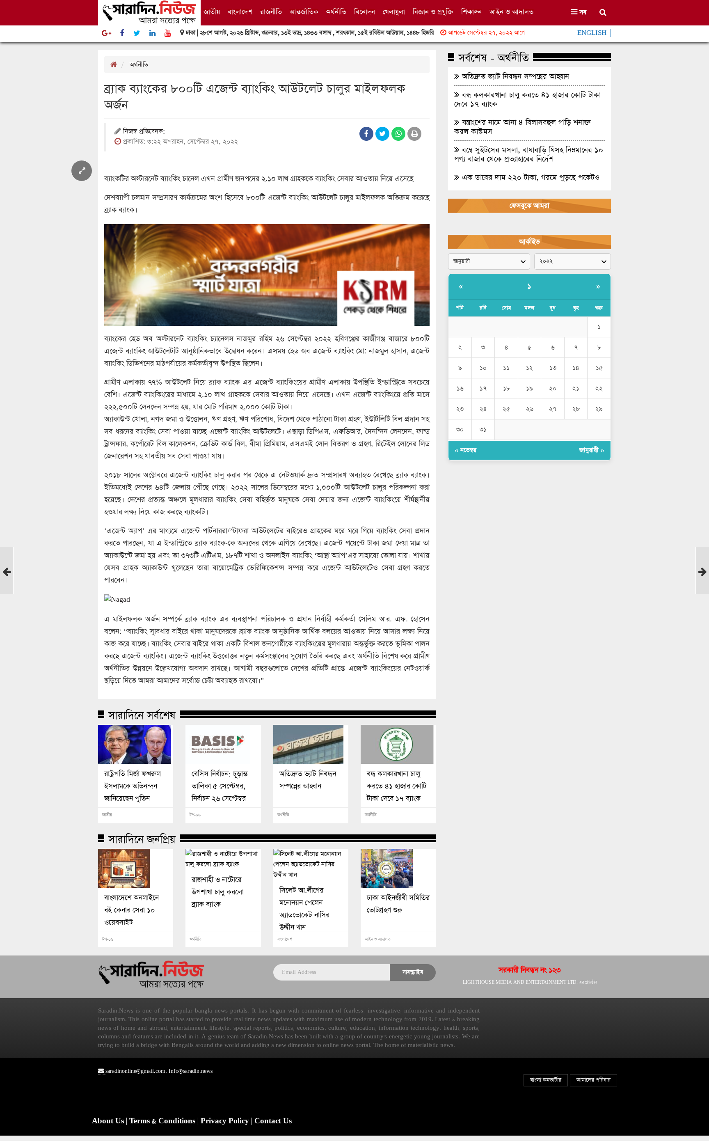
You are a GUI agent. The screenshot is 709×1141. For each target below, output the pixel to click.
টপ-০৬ (195, 815)
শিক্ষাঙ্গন (471, 12)
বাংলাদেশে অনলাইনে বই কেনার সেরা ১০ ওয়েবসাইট (131, 910)
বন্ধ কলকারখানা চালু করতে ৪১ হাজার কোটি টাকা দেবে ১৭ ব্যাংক (397, 786)
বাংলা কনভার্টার (545, 1080)
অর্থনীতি (336, 12)
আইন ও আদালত (511, 12)
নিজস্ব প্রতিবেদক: (144, 132)
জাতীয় (212, 12)
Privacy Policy (226, 1121)
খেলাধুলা (394, 12)
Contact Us (273, 1121)
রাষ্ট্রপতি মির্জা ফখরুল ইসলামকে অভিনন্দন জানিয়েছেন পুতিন (132, 786)
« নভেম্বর (465, 450)
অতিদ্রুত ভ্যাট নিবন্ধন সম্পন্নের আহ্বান (307, 780)
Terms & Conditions (163, 1121)
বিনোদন (364, 12)
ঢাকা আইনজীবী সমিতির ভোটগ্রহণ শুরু (398, 904)
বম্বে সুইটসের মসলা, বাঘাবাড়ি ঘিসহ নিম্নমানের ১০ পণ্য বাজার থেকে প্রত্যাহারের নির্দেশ (528, 154)
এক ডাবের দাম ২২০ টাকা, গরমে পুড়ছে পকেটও (529, 177)
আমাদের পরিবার (593, 1080)
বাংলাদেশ (240, 12)
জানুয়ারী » (591, 450)
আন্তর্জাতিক (304, 12)
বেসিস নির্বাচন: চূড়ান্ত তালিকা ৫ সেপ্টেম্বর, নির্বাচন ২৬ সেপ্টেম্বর (220, 786)
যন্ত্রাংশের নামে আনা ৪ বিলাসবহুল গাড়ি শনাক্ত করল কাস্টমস (522, 126)
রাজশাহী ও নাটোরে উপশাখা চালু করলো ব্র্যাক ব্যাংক (218, 892)
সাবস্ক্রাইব (413, 972)
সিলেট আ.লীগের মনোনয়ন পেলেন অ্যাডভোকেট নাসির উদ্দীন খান (304, 909)
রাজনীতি (271, 12)
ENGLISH (591, 33)
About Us (109, 1121)
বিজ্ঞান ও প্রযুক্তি (433, 12)
